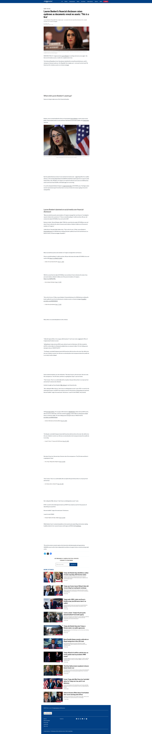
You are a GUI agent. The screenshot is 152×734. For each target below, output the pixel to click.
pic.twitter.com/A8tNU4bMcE (51, 301)
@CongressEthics (50, 411)
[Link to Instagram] (78, 718)
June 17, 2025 (61, 261)
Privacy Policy (46, 722)
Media (101, 1)
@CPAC (68, 413)
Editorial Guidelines (47, 720)
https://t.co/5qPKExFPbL (50, 278)
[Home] (48, 1)
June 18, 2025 (64, 420)
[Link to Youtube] (82, 718)
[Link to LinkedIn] (86, 719)
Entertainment (72, 1)
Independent (86, 120)
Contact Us (61, 718)
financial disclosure (48, 231)
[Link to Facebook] (76, 718)
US (62, 1)
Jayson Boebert (74, 118)
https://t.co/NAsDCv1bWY (56, 258)
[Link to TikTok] (84, 719)
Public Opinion (90, 1)
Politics (66, 1)
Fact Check (83, 1)
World (78, 1)
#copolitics (83, 299)
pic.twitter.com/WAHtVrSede (50, 417)
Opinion (96, 1)
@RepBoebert (72, 411)
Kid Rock (79, 526)
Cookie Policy (46, 724)
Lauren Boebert (65, 56)
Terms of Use (46, 726)
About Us (45, 718)
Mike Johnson (63, 385)
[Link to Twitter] (80, 718)
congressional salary (67, 185)
